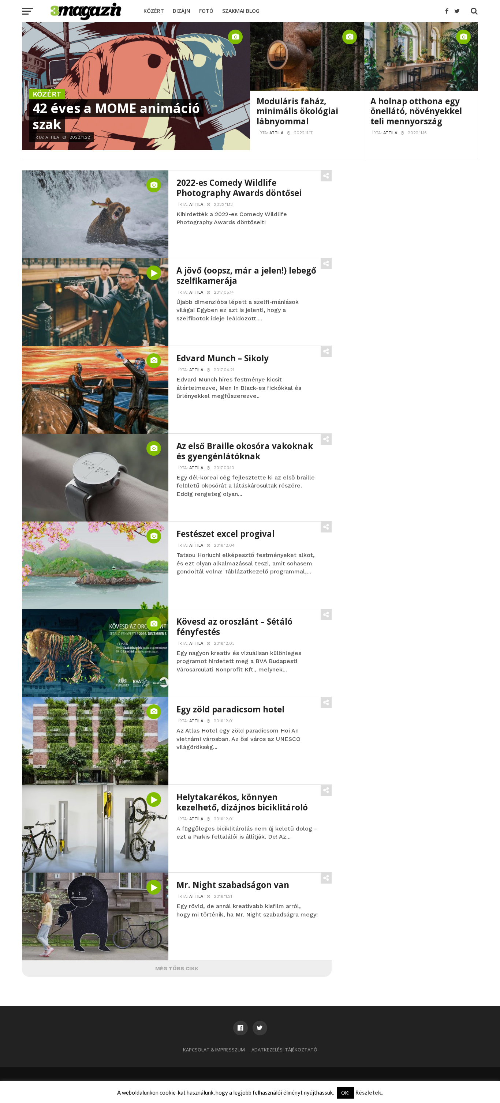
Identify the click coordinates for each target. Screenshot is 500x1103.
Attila (276, 133)
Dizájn (181, 10)
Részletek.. (369, 1092)
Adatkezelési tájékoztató (284, 1049)
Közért (153, 10)
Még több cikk (176, 968)
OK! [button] (345, 1093)
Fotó (206, 10)
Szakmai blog (241, 10)
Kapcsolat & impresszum (214, 1049)
